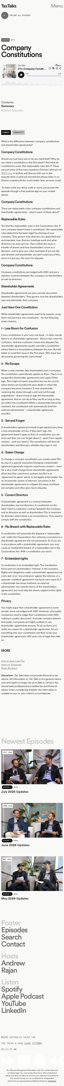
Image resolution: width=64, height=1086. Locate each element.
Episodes (14, 930)
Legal (27, 1043)
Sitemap (37, 1043)
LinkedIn (13, 1010)
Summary (7, 106)
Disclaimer (52, 1081)
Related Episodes (12, 110)
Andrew (13, 963)
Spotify (11, 989)
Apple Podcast (22, 996)
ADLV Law (6, 173)
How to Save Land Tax (13, 661)
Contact (13, 944)
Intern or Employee (11, 664)
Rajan (9, 970)
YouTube (13, 1003)
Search (11, 937)
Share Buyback (9, 668)
